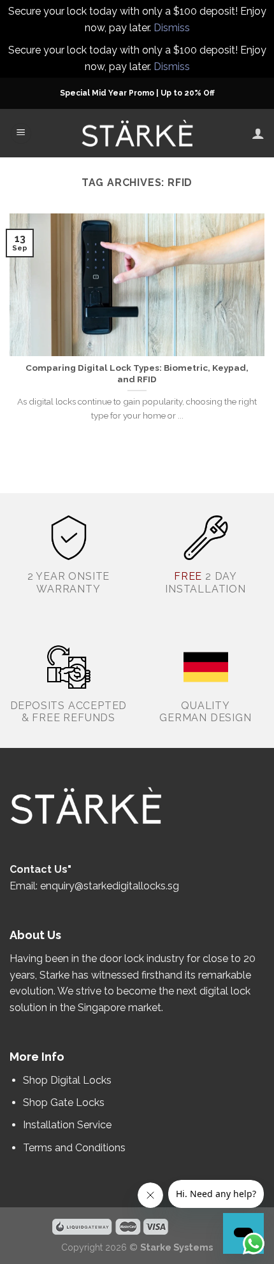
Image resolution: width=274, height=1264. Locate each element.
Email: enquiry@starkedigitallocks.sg (94, 886)
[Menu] (21, 133)
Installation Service (68, 1125)
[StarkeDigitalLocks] (137, 134)
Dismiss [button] (172, 28)
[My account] (258, 133)
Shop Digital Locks (68, 1080)
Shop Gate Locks (64, 1102)
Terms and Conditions (74, 1148)
